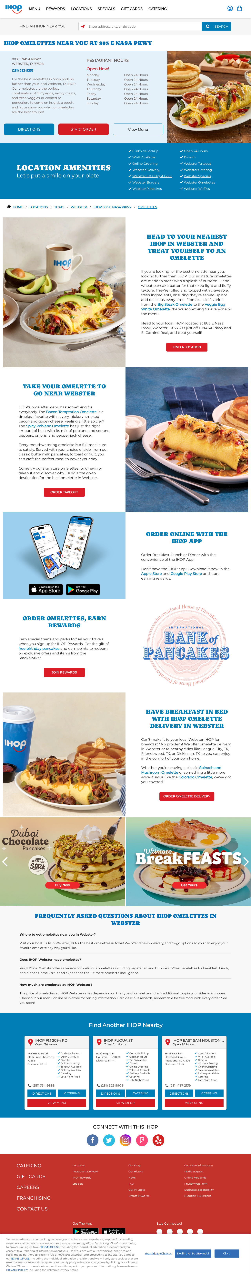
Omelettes (147, 207)
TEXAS (59, 207)
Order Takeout (64, 492)
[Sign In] (230, 8)
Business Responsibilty (199, 1189)
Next (246, 861)
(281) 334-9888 (43, 1085)
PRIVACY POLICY (17, 1269)
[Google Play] (86, 1232)
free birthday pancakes (39, 648)
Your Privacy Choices (158, 1253)
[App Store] (113, 1232)
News (132, 1177)
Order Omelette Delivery (186, 796)
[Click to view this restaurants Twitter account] (109, 1140)
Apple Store (151, 574)
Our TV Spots (136, 1189)
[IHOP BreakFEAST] (188, 861)
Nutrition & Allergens (197, 1195)
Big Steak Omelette (174, 304)
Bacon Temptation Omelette (71, 412)
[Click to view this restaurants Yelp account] (158, 1140)
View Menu (138, 129)
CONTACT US (32, 1209)
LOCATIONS (81, 9)
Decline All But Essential (193, 1253)
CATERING (157, 9)
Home (18, 207)
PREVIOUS (5, 861)
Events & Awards (138, 1195)
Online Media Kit (195, 1177)
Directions (29, 129)
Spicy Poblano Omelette (47, 426)
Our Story (134, 1165)
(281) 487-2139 (180, 1085)
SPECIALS (106, 9)
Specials (78, 1183)
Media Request (194, 1171)
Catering (72, 1093)
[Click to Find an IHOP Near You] (83, 26)
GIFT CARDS (132, 9)
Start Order (83, 129)
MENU (34, 9)
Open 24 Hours (46, 1044)
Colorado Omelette (195, 777)
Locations (39, 207)
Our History (135, 1171)
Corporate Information (198, 1165)
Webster (79, 207)
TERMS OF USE (50, 1247)
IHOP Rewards (82, 1177)
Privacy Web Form (195, 1183)
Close (226, 1253)
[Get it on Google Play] (82, 589)
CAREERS (28, 1187)
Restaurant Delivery (85, 1171)
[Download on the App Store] (46, 589)
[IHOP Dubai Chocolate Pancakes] (62, 861)
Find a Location (187, 347)
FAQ (131, 1183)
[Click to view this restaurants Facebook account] (92, 1140)
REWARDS (55, 9)
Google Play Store (186, 574)
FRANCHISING (34, 1198)
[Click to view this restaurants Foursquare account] (142, 1140)
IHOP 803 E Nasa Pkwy (113, 207)
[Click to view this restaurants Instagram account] (125, 1140)
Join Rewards (64, 672)
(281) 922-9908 (112, 1085)
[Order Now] (239, 8)
